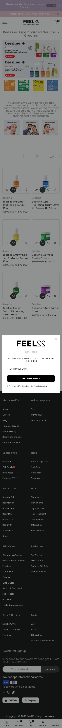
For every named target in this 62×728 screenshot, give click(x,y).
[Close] (56, 339)
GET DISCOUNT (31, 378)
